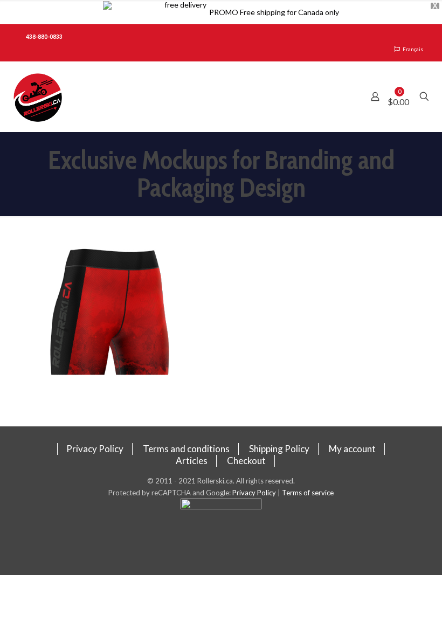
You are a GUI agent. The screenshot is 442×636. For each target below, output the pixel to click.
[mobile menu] (337, 96)
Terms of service (308, 492)
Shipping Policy (279, 448)
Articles (192, 460)
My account (352, 448)
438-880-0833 (44, 36)
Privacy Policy (94, 448)
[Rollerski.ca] (38, 96)
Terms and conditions (186, 448)
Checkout (246, 460)
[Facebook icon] (221, 537)
